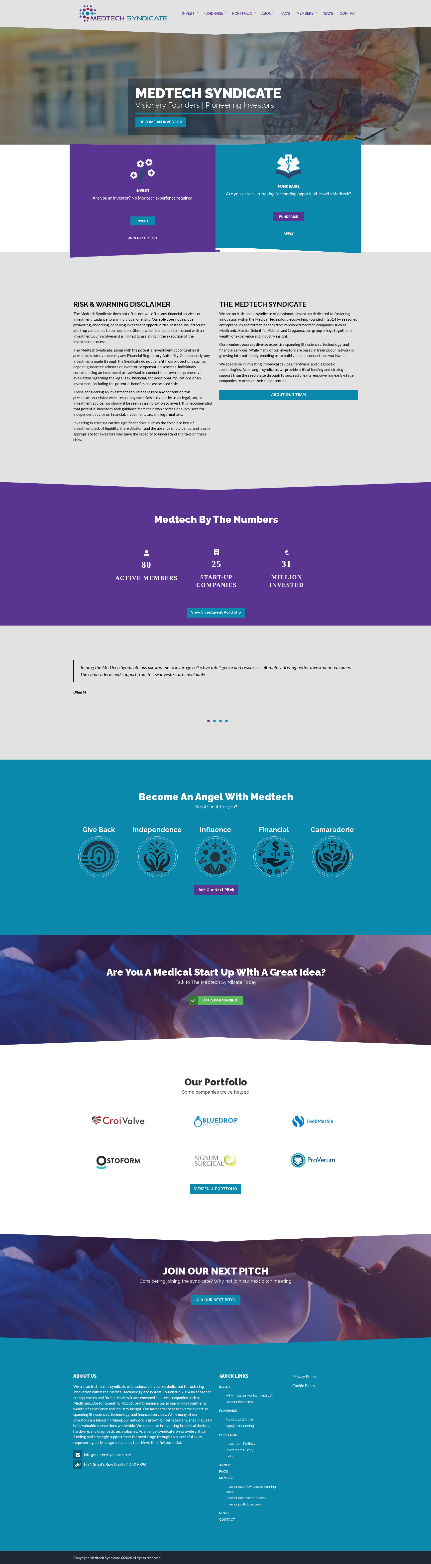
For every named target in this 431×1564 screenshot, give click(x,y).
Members (305, 13)
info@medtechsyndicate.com (107, 1454)
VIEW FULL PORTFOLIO (215, 1189)
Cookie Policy (303, 1385)
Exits (229, 1456)
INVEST (142, 221)
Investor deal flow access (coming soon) (251, 1489)
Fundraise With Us (239, 1420)
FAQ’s (285, 13)
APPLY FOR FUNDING (220, 1000)
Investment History (239, 1450)
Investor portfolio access (243, 1504)
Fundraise (213, 13)
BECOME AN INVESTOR (160, 122)
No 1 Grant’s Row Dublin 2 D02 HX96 (115, 1464)
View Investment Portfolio (216, 612)
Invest (188, 13)
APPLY (289, 233)
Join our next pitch (239, 1402)
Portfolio (242, 13)
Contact (348, 13)
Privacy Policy (304, 1376)
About (267, 13)
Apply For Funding (240, 1426)
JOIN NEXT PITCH (142, 237)
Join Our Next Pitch (216, 890)
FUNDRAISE (288, 216)
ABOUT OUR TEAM (288, 394)
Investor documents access (246, 1498)
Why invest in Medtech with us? (249, 1395)
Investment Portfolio (240, 1443)
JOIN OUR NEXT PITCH (215, 1300)
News (328, 13)
